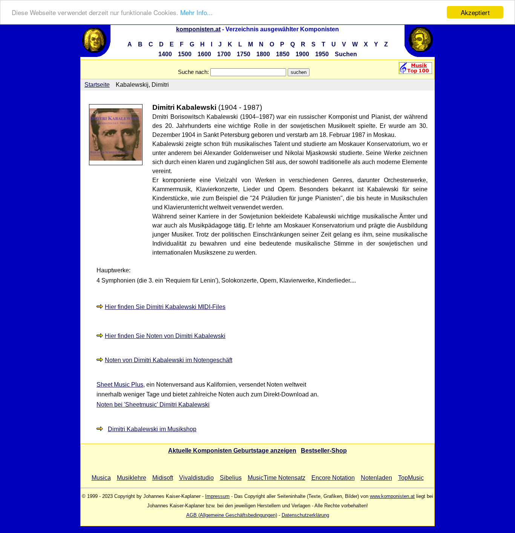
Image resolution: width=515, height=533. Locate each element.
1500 (185, 54)
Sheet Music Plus (120, 384)
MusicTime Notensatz (276, 478)
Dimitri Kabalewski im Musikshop (152, 429)
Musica (101, 478)
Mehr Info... (196, 12)
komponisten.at (198, 29)
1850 (283, 54)
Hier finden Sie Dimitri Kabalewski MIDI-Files (165, 307)
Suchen (346, 54)
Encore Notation (333, 478)
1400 (165, 54)
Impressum (217, 496)
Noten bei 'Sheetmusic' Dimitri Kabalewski (153, 404)
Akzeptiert (475, 12)
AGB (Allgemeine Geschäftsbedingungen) (231, 515)
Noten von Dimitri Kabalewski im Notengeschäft (168, 360)
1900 (302, 54)
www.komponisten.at (392, 496)
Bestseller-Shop (324, 450)
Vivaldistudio (196, 478)
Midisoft (162, 478)
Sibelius (231, 478)
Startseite (97, 84)
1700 (224, 54)
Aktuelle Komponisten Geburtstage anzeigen (232, 450)
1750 (243, 54)
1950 (322, 54)
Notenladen (376, 478)
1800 (263, 54)
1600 (204, 54)
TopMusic (411, 478)
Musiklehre (131, 478)
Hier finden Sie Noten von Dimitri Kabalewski (165, 336)
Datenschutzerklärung (305, 515)
